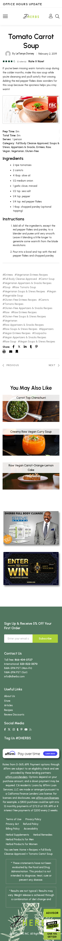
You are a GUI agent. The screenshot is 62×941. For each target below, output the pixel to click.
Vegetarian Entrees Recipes (32, 274)
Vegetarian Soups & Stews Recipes (24, 291)
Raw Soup (10, 341)
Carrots (44, 299)
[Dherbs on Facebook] (5, 729)
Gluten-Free (32, 151)
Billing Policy (13, 828)
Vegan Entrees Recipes (17, 333)
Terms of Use (13, 819)
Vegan (6, 151)
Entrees (40, 147)
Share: (6, 347)
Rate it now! (36, 61)
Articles (8, 705)
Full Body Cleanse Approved (32, 143)
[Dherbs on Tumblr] (17, 729)
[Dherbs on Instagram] (14, 729)
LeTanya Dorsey (25, 53)
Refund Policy (30, 824)
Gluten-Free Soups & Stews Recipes (25, 316)
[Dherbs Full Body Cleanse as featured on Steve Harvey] (31, 527)
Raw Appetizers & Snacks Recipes (24, 324)
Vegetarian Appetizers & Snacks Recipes (27, 283)
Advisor (52, 913)
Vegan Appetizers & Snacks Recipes (25, 337)
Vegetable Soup (13, 295)
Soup (7, 287)
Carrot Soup (47, 279)
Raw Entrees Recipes (25, 312)
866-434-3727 (24, 659)
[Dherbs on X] (9, 729)
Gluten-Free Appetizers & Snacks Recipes (28, 308)
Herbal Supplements (17, 834)
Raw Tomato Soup (25, 287)
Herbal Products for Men (20, 839)
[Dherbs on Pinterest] (21, 729)
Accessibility (31, 828)
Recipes (8, 710)
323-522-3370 (29, 664)
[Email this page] (10, 351)
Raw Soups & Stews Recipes (20, 329)
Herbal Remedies (42, 834)
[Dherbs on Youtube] (25, 729)
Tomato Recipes (13, 304)
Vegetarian (17, 151)
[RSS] (30, 729)
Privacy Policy (33, 819)
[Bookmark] (17, 351)
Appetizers (47, 329)
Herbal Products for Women (22, 844)
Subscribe (45, 638)
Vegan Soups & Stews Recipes (37, 341)
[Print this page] (4, 351)
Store (7, 700)
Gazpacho (40, 333)
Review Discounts (14, 714)
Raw (48, 147)
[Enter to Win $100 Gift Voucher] (31, 568)
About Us (9, 696)
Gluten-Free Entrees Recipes (20, 299)
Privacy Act (12, 824)
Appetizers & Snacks (23, 147)
